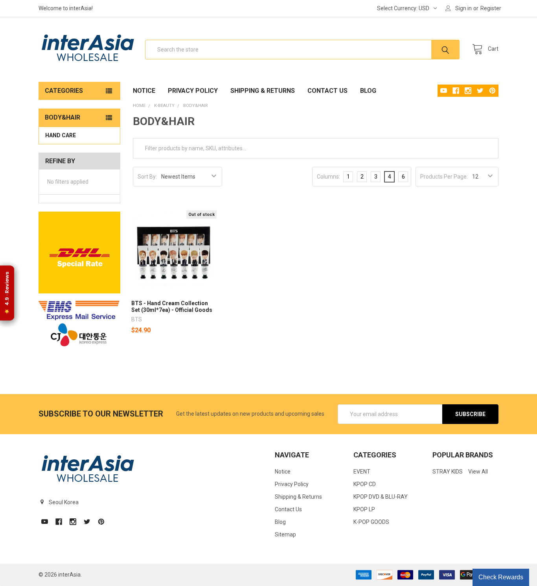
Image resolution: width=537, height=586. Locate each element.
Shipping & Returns (262, 90)
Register (490, 8)
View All (478, 471)
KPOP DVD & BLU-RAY (380, 497)
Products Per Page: (444, 176)
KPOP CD (364, 484)
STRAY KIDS (447, 471)
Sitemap (285, 534)
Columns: (328, 176)
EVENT (361, 471)
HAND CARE (60, 135)
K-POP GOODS (371, 522)
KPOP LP (364, 509)
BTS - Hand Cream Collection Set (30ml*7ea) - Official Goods (171, 306)
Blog (368, 90)
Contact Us (327, 90)
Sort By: (147, 176)
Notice (144, 90)
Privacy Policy (193, 90)
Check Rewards (500, 577)
